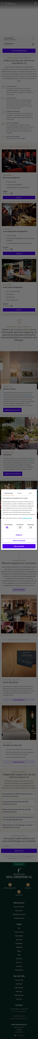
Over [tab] (30, 493)
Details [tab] (19, 493)
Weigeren (19, 535)
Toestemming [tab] (8, 493)
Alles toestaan (19, 546)
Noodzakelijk (8, 524)
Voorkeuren (20, 524)
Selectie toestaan (19, 541)
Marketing (30, 524)
